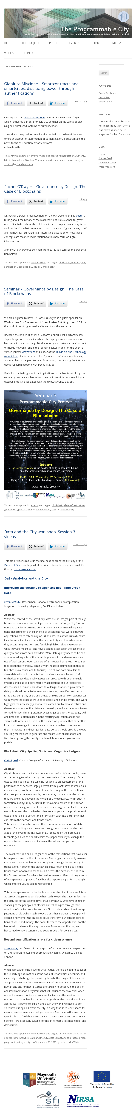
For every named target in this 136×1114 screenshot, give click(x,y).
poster (79, 215)
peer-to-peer (78, 262)
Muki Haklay (11, 948)
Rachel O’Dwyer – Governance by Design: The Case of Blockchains (45, 189)
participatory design (20, 1042)
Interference (28, 352)
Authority (80, 155)
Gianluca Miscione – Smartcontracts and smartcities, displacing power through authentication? (41, 88)
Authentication (66, 155)
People (54, 43)
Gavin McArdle (12, 602)
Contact (30, 53)
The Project (30, 43)
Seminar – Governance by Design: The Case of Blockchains (44, 291)
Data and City (12, 565)
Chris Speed (11, 760)
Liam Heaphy (48, 266)
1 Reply (83, 199)
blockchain (18, 160)
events (34, 155)
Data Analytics (21, 1037)
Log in (102, 154)
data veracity (56, 1037)
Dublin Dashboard (108, 93)
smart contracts (67, 160)
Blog (8, 43)
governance (10, 509)
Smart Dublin (105, 101)
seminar (8, 266)
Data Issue (125, 134)
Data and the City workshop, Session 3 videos (39, 534)
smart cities (52, 160)
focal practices (72, 1037)
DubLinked (104, 97)
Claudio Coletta (24, 164)
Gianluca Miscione (34, 117)
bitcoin (7, 160)
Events (74, 43)
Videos (9, 53)
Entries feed (105, 158)
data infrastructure (74, 505)
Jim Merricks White (70, 1042)
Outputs (95, 43)
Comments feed (107, 162)
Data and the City (39, 1037)
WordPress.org (107, 166)
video (42, 155)
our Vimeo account (25, 569)
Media (116, 43)
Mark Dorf (122, 125)
